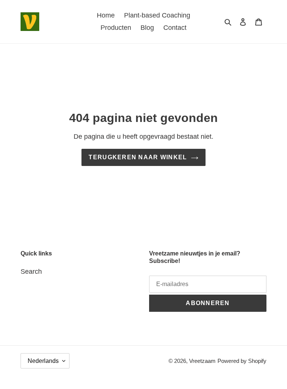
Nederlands (43, 361)
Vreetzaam (202, 361)
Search (31, 271)
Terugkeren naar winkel (138, 157)
